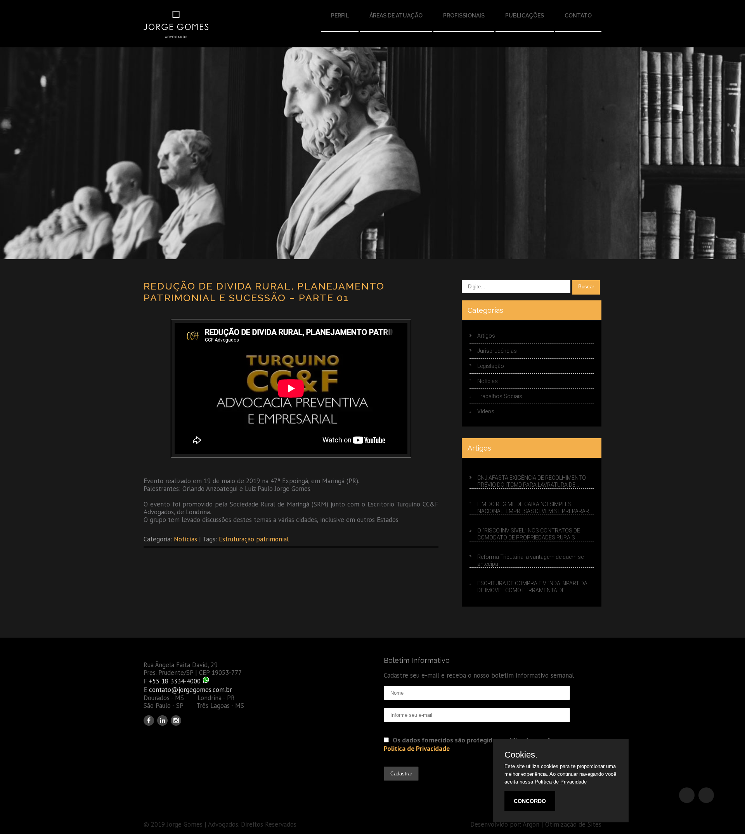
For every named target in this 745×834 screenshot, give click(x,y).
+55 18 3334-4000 (175, 681)
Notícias (185, 539)
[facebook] (149, 720)
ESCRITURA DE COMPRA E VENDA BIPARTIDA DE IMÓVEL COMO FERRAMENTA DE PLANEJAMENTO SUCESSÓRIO (532, 587)
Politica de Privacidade (417, 748)
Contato (578, 15)
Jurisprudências (497, 351)
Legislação (490, 366)
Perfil (340, 15)
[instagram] (176, 720)
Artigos (486, 336)
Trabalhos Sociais (499, 396)
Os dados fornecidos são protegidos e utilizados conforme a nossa (486, 744)
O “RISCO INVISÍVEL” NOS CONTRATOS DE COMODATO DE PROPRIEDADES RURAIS (528, 534)
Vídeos (485, 411)
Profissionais (464, 15)
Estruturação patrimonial (254, 539)
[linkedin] (162, 720)
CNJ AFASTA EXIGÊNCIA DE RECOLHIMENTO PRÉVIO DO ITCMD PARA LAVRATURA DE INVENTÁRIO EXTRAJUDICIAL (531, 482)
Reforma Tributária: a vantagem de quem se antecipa (530, 560)
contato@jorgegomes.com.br (190, 689)
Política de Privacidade (561, 782)
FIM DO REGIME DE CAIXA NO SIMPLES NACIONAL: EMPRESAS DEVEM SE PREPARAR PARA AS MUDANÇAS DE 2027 (533, 508)
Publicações (524, 15)
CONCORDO (530, 801)
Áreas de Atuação (396, 15)
